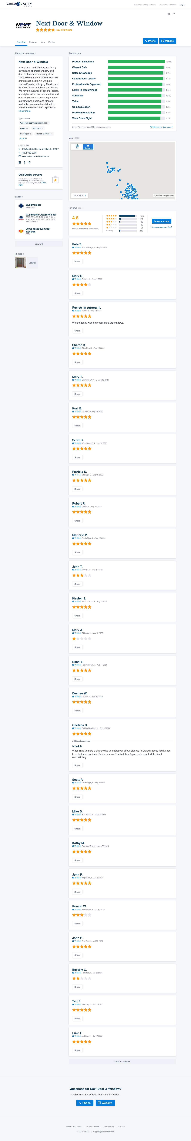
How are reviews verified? (161, 227)
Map (43, 42)
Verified (77, 247)
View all (33, 262)
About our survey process (145, 4)
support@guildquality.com (103, 1131)
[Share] (173, 13)
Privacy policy (108, 1126)
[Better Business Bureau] (24, 162)
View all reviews (122, 1061)
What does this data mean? (161, 127)
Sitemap (121, 1126)
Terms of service (92, 1126)
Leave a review (161, 221)
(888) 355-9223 (83, 1131)
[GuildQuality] (19, 4)
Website (169, 40)
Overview (21, 42)
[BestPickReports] (29, 162)
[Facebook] (20, 162)
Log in (182, 4)
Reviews (33, 42)
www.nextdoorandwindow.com (36, 156)
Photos (51, 42)
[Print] (169, 13)
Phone (152, 40)
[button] (108, 170)
